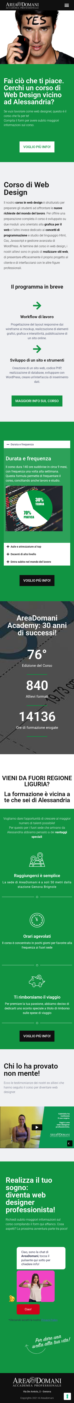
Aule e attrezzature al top (26, 546)
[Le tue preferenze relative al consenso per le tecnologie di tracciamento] (67, 1396)
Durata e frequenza (22, 444)
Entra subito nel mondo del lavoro (31, 561)
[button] (66, 5)
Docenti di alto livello (23, 554)
